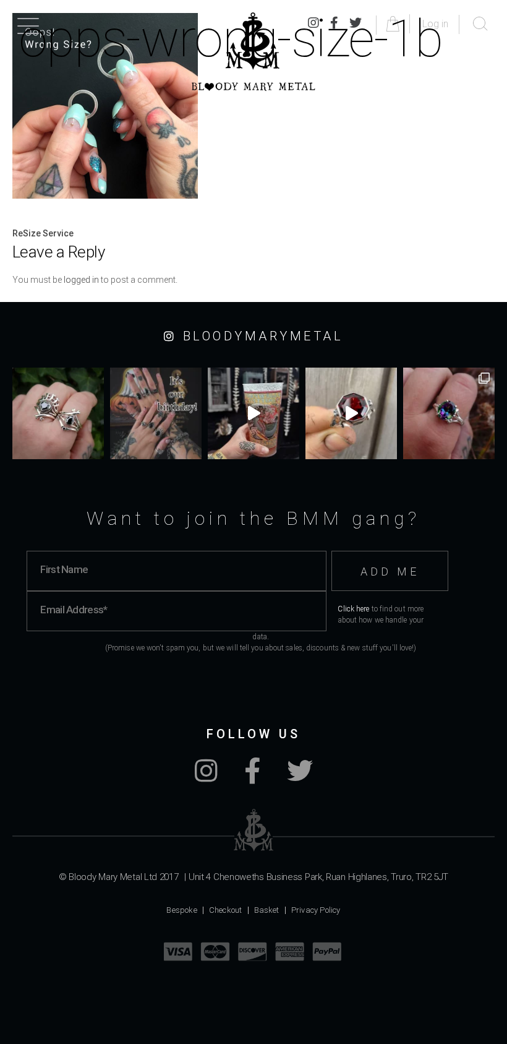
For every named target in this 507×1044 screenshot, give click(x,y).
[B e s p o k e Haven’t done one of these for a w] (351, 413)
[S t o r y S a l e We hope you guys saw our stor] (449, 413)
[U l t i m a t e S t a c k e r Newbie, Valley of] (58, 413)
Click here (353, 609)
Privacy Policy (316, 910)
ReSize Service (43, 233)
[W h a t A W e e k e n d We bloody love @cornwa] (253, 413)
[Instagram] (206, 777)
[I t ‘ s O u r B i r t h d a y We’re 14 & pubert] (156, 413)
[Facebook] (252, 777)
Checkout (225, 910)
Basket (266, 910)
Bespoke (181, 910)
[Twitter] (300, 777)
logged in (81, 280)
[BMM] (254, 830)
